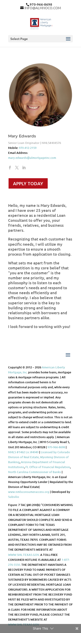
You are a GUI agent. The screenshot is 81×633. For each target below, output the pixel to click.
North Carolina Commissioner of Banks (34, 472)
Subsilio (13, 497)
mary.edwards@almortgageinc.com (32, 158)
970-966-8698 (56, 447)
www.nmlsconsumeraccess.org (28, 492)
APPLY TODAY (28, 183)
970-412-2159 (27, 148)
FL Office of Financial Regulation (47, 467)
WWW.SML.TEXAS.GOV (23, 555)
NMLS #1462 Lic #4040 (23, 452)
